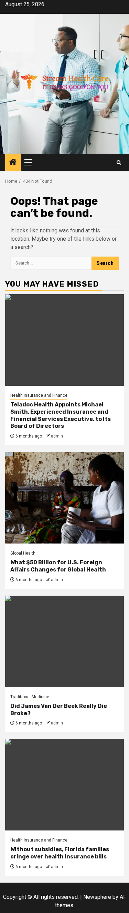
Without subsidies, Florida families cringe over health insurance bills (59, 853)
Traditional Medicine (29, 696)
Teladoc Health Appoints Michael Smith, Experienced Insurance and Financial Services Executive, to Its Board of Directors (60, 415)
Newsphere (97, 897)
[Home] (13, 162)
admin (57, 436)
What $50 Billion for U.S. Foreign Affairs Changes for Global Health (58, 566)
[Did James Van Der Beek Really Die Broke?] (64, 641)
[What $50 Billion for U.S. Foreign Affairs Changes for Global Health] (64, 498)
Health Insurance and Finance (38, 395)
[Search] (119, 162)
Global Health (22, 553)
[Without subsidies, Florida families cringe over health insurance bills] (64, 784)
